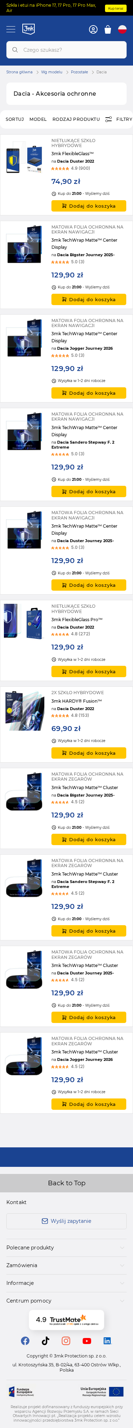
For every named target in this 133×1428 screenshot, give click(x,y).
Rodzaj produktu (76, 119)
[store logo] (28, 29)
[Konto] (93, 29)
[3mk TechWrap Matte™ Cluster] (66, 808)
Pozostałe (79, 72)
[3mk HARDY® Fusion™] (66, 724)
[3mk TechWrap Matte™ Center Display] (66, 265)
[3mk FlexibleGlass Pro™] (66, 640)
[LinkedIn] (108, 1342)
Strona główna (19, 72)
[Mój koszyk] (108, 29)
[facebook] (25, 1343)
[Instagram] (66, 1343)
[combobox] (66, 49)
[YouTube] (87, 1342)
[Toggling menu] (10, 29)
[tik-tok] (45, 1343)
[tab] (66, 1247)
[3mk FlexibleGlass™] (66, 175)
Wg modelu (51, 72)
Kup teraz (115, 8)
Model (38, 119)
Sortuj (15, 119)
